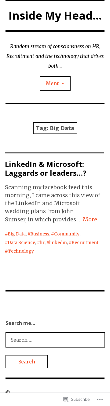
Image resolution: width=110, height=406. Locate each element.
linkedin (58, 242)
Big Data (17, 234)
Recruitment (85, 242)
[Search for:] (55, 339)
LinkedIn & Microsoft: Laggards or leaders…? (45, 168)
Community (66, 234)
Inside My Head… (55, 15)
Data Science (21, 242)
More (90, 219)
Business (39, 234)
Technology (21, 251)
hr (42, 242)
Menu (53, 83)
